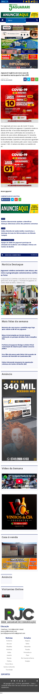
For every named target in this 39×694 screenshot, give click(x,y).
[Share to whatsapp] (36, 79)
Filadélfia (9, 646)
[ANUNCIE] (19, 17)
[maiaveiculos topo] (19, 30)
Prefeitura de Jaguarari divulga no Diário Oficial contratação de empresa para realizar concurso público (18, 346)
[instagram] (29, 1)
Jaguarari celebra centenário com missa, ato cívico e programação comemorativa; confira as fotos (19, 272)
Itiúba (3, 228)
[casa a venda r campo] (19, 53)
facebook (34, 255)
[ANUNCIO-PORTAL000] (19, 213)
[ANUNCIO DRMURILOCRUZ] (19, 39)
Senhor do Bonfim (9, 667)
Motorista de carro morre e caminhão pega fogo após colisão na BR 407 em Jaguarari (18, 328)
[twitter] (26, 1)
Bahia (3, 219)
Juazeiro (9, 655)
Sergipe (27, 661)
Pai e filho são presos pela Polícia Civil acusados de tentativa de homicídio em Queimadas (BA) (19, 355)
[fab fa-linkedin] (20, 681)
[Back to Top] (37, 681)
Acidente (9, 641)
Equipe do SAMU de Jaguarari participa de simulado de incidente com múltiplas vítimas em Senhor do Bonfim (18, 245)
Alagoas (27, 641)
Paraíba (27, 649)
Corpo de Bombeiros (8, 240)
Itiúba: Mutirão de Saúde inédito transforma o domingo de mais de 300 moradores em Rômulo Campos (18, 233)
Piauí (27, 655)
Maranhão (27, 646)
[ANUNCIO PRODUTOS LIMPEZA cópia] (19, 48)
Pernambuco (28, 652)
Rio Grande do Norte (27, 658)
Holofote (9, 649)
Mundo (9, 658)
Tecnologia (9, 669)
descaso (9, 643)
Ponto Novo (9, 664)
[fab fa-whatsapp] (37, 1)
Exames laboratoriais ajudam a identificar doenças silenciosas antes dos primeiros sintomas (19, 223)
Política (9, 661)
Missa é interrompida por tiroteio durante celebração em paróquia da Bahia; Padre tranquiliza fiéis (19, 337)
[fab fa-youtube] (22, 681)
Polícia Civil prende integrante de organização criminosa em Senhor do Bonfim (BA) (17, 363)
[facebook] (23, 1)
